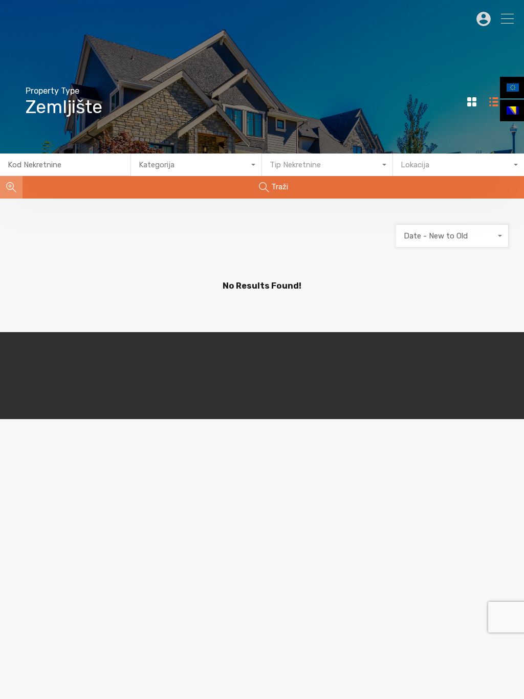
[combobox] (196, 165)
